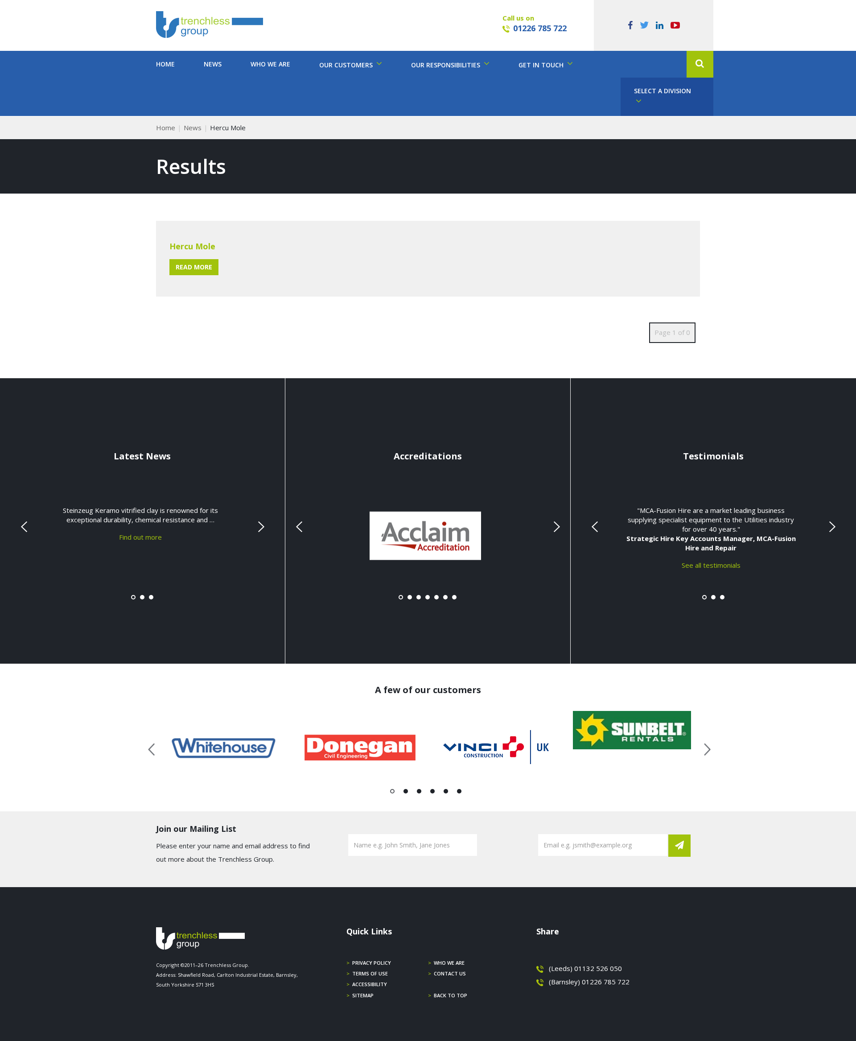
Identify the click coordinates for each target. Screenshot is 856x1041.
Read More (194, 267)
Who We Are (270, 64)
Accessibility (369, 984)
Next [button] (704, 748)
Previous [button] (152, 748)
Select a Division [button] (662, 91)
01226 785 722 (540, 28)
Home (165, 64)
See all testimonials (711, 564)
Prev (25, 527)
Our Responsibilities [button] (446, 65)
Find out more (140, 536)
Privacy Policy (371, 962)
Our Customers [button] (346, 65)
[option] (224, 748)
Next (260, 527)
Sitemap (363, 995)
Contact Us (450, 973)
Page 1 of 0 (672, 332)
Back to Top (450, 995)
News (213, 64)
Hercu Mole (192, 246)
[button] (700, 64)
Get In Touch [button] (542, 65)
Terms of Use (370, 973)
